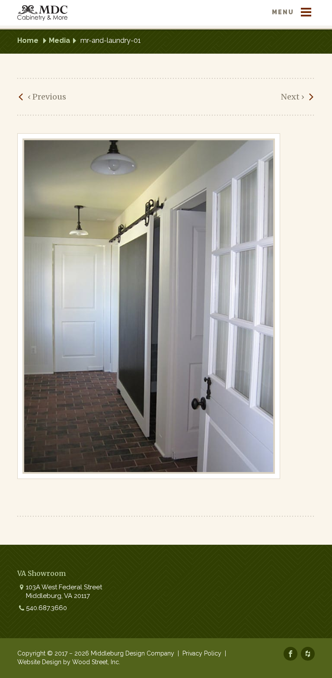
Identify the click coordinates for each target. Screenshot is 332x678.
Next (292, 97)
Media (59, 40)
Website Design (39, 662)
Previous (47, 97)
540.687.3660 (46, 608)
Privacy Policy (201, 653)
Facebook (290, 654)
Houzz (308, 654)
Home (27, 40)
